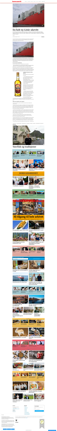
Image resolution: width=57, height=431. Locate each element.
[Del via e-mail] (43, 36)
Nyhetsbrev (40, 1)
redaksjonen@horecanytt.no (16, 408)
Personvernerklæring (27, 413)
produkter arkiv (19, 123)
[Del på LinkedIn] (42, 36)
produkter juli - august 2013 (39, 123)
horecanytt (14, 123)
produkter (28, 123)
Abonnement (29, 1)
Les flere (28, 158)
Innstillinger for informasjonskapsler (52, 430)
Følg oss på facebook (27, 414)
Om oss (37, 1)
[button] (14, 154)
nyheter (31, 123)
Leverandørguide (27, 412)
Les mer (26, 417)
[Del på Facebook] (41, 36)
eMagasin (43, 1)
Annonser (34, 1)
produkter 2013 (24, 123)
